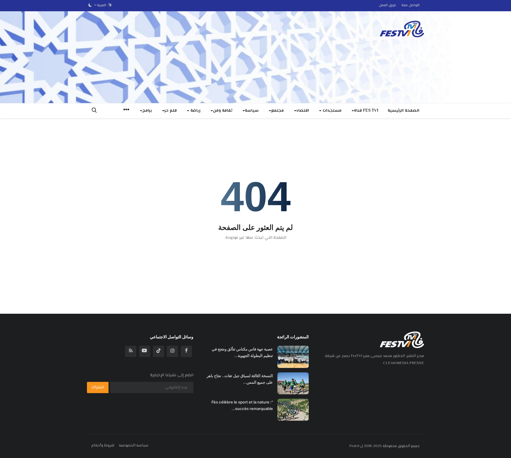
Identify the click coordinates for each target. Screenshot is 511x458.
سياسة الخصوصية (133, 446)
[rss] (130, 351)
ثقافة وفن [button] (222, 111)
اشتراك (97, 387)
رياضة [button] (194, 111)
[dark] (90, 5)
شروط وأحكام (102, 446)
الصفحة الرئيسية (403, 111)
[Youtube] (144, 351)
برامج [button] (147, 111)
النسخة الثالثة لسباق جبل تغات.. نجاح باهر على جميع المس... (240, 379)
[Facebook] (186, 351)
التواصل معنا (411, 5)
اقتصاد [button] (302, 111)
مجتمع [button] (277, 111)
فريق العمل (387, 5)
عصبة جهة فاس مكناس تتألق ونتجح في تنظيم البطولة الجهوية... (242, 352)
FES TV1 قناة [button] (366, 111)
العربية (102, 5)
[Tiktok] (158, 351)
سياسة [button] (252, 111)
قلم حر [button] (170, 111)
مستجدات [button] (331, 111)
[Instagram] (172, 351)
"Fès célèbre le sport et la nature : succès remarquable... (242, 405)
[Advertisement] (194, 57)
